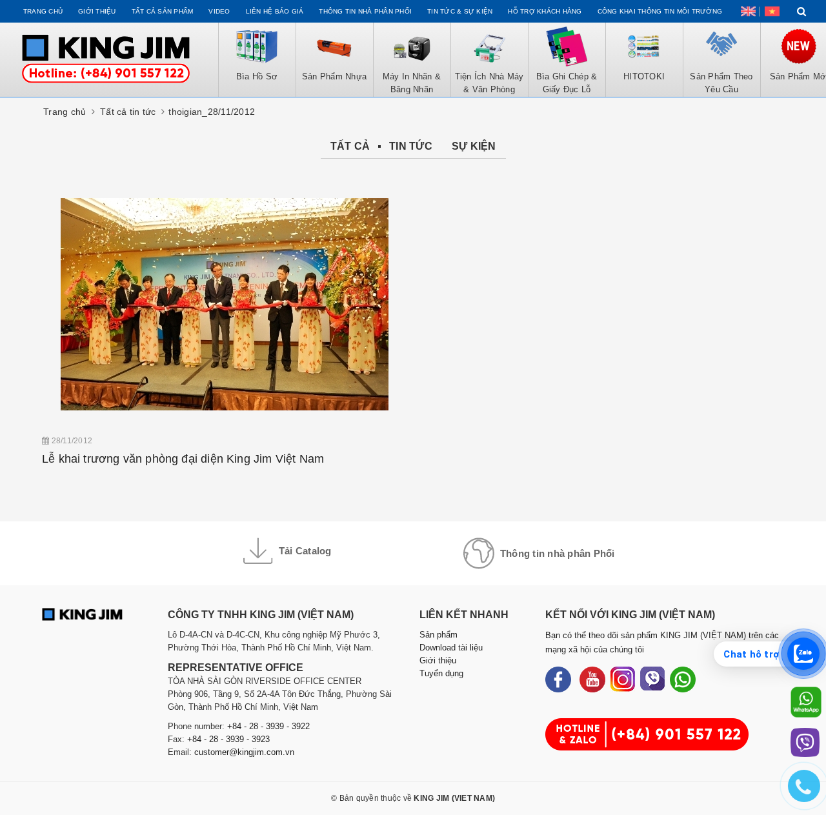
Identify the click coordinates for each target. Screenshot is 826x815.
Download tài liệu (451, 647)
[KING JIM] (105, 60)
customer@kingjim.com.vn (244, 752)
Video (219, 11)
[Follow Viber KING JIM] (652, 679)
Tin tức (410, 146)
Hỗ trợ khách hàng (544, 11)
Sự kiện (474, 146)
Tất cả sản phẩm (163, 11)
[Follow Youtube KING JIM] (592, 679)
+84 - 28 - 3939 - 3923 (228, 739)
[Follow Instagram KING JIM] (622, 679)
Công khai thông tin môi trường (660, 11)
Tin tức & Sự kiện (459, 11)
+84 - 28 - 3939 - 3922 (268, 726)
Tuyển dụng (441, 673)
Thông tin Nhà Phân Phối (365, 11)
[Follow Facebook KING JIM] (558, 679)
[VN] (772, 11)
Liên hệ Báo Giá (275, 11)
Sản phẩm (438, 634)
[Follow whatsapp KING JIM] (683, 679)
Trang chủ (43, 11)
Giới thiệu (97, 11)
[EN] (748, 11)
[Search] (802, 11)
